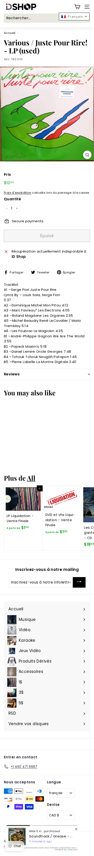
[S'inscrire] (79, 582)
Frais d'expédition (17, 193)
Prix (7, 174)
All (31, 477)
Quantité (12, 199)
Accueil (10, 33)
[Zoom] (87, 155)
